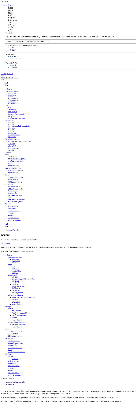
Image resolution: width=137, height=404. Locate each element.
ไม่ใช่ (14, 50)
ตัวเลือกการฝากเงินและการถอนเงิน (19, 141)
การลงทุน (7, 152)
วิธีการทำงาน (12, 156)
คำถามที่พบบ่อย (13, 148)
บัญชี (6, 83)
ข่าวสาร (11, 213)
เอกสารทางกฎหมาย (14, 220)
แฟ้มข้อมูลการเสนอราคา (16, 199)
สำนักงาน (15, 359)
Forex (10, 107)
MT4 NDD (11, 122)
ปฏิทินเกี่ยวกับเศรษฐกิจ (15, 189)
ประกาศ (11, 215)
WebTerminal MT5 (13, 100)
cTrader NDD (12, 133)
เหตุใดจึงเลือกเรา (13, 218)
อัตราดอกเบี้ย (12, 193)
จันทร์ (14, 65)
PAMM (6, 154)
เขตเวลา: (9, 41)
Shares (10, 197)
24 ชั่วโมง (15, 56)
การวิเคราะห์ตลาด (14, 186)
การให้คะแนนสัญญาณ (15, 170)
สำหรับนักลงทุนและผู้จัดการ (17, 159)
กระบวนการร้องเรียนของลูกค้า (14, 382)
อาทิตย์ (14, 67)
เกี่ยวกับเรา (8, 204)
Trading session (12, 191)
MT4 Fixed (11, 128)
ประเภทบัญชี (8, 120)
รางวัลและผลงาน (13, 211)
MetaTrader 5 (12, 95)
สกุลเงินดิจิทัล (12, 112)
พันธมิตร (7, 175)
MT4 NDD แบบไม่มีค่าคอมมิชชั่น (19, 126)
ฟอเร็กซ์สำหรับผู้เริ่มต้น (15, 201)
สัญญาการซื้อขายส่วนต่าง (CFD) (18, 114)
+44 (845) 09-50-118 (7, 74)
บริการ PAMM (9, 384)
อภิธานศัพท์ (12, 146)
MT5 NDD (11, 130)
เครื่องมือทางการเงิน (15, 195)
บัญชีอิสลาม (12, 137)
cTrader (10, 97)
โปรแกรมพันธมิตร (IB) (15, 177)
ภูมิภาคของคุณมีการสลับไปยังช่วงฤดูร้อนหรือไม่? (22, 45)
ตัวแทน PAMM (13, 179)
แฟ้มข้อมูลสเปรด (17, 293)
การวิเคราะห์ (8, 184)
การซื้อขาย (8, 89)
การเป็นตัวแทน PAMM (15, 161)
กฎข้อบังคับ (12, 208)
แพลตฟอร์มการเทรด (11, 91)
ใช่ (13, 48)
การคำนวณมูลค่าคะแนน (16, 118)
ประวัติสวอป (16, 290)
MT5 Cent (11, 131)
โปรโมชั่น (11, 144)
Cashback (11, 150)
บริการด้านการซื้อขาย (11, 139)
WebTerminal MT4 (13, 98)
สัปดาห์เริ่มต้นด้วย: (12, 63)
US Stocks (11, 116)
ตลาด (6, 105)
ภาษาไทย (7, 5)
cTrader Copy (12, 102)
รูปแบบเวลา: (10, 54)
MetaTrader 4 (12, 93)
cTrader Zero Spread (14, 135)
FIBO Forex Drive (13, 103)
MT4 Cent (11, 124)
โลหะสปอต (12, 109)
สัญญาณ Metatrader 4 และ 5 (13, 168)
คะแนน (10, 163)
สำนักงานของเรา (13, 206)
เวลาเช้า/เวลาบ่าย (17, 59)
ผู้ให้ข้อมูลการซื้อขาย (15, 182)
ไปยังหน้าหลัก (5, 243)
